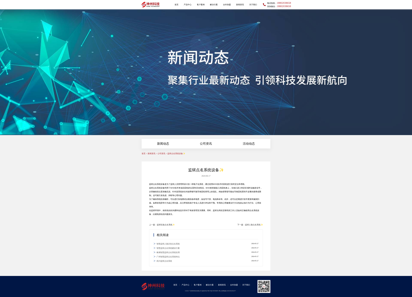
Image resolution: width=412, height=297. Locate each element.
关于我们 (253, 5)
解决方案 (214, 5)
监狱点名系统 (155, 184)
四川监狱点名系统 (164, 261)
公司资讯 (206, 143)
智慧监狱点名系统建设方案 (168, 248)
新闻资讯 (240, 5)
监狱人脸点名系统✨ (254, 225)
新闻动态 (163, 143)
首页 (176, 5)
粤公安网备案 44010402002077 (227, 291)
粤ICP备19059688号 (213, 291)
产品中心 (188, 5)
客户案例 (201, 5)
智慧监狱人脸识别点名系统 (168, 244)
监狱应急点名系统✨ (166, 225)
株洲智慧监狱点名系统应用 (168, 252)
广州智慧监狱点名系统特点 (168, 257)
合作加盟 (227, 5)
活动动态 (249, 143)
